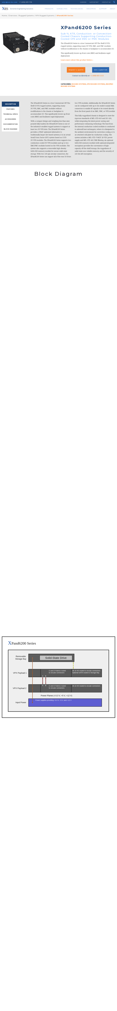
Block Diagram (10, 129)
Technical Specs (10, 114)
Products (49, 9)
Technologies (77, 9)
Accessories (10, 119)
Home (4, 15)
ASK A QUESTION (100, 70)
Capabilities (62, 9)
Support (103, 9)
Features (10, 109)
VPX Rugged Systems (45, 15)
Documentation (10, 124)
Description (10, 104)
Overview (13, 15)
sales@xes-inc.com (9, 2)
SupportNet (94, 2)
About (112, 9)
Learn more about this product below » (77, 60)
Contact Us (106, 2)
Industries (91, 9)
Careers (83, 2)
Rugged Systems (26, 15)
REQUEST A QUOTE (76, 70)
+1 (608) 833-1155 (25, 2)
